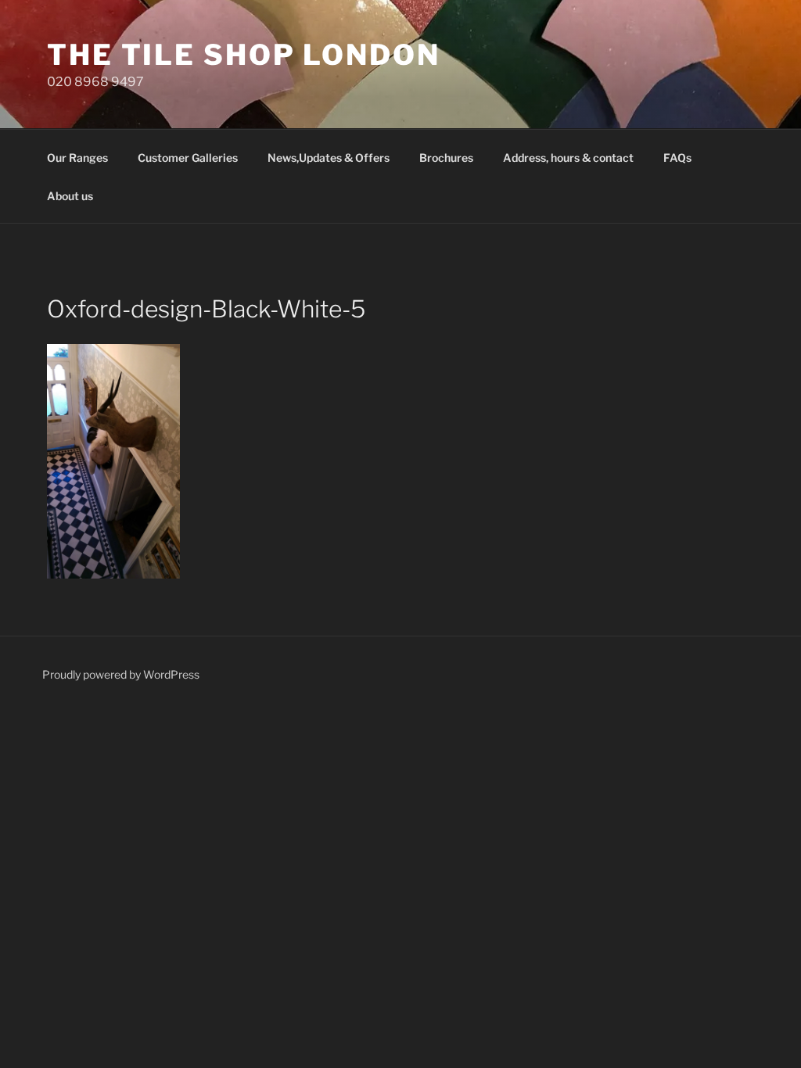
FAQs (677, 157)
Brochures (446, 157)
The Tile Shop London (243, 55)
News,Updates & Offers (329, 157)
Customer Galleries (188, 157)
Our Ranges (77, 157)
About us (70, 195)
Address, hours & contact (568, 157)
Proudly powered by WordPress (120, 674)
